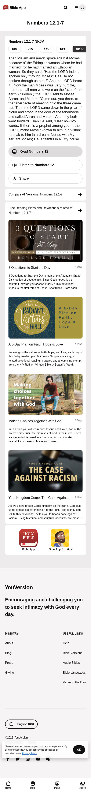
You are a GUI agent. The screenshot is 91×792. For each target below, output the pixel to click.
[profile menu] (80, 7)
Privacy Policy (29, 753)
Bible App (28, 549)
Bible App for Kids (60, 549)
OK (79, 749)
